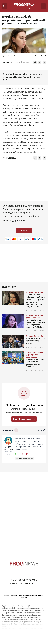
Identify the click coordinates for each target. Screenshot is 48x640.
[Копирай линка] (35, 62)
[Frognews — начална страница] (24, 564)
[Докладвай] (27, 454)
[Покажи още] (24, 633)
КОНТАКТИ (23, 580)
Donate (24, 230)
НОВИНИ (5, 62)
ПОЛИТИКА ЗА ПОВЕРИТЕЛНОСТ (24, 583)
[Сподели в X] (44, 62)
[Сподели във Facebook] (39, 62)
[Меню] (43, 6)
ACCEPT (8, 447)
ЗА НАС (14, 580)
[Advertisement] (24, 512)
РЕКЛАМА (33, 580)
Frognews (12, 158)
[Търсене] (4, 6)
